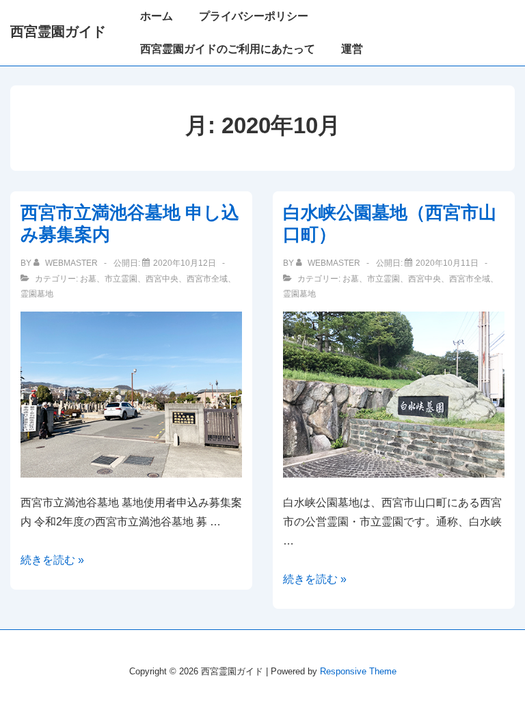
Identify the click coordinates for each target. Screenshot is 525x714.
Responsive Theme (358, 671)
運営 (352, 49)
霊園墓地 (37, 294)
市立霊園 (121, 279)
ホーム (156, 16)
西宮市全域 (207, 279)
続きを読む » (52, 560)
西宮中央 (162, 279)
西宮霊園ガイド (58, 31)
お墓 (88, 279)
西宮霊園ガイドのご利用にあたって (227, 49)
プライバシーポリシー (253, 16)
